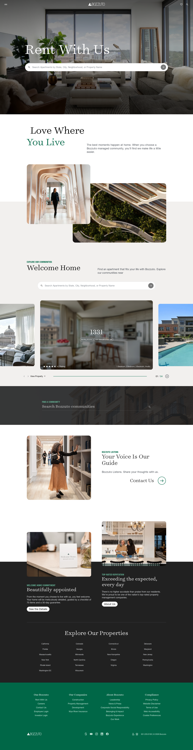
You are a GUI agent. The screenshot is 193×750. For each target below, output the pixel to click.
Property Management (78, 703)
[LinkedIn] (102, 734)
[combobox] (95, 67)
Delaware (148, 644)
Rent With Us (41, 699)
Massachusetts (45, 654)
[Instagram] (96, 734)
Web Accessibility (152, 711)
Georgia (79, 649)
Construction (78, 699)
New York (45, 660)
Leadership (115, 699)
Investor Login (41, 715)
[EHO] (137, 734)
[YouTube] (91, 734)
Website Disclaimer (151, 703)
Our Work (115, 719)
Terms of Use (152, 707)
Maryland (147, 649)
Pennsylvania (148, 660)
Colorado (79, 644)
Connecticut (113, 644)
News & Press (115, 703)
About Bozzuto (115, 694)
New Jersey (147, 654)
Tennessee (79, 665)
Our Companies (78, 694)
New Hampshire (113, 654)
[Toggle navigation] (6, 4)
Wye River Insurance (78, 711)
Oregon (113, 660)
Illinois (113, 649)
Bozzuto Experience (115, 715)
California (45, 644)
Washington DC (45, 670)
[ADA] (133, 734)
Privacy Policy (151, 699)
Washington (147, 665)
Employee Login (41, 711)
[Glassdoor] (85, 734)
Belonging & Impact (115, 711)
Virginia (114, 665)
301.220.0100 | (147, 734)
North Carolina (79, 660)
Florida (45, 649)
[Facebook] (107, 734)
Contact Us (41, 707)
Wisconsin (79, 670)
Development (78, 707)
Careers (41, 703)
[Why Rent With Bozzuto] (58, 194)
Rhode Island (45, 665)
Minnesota (79, 654)
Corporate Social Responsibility (115, 707)
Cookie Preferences (152, 715)
